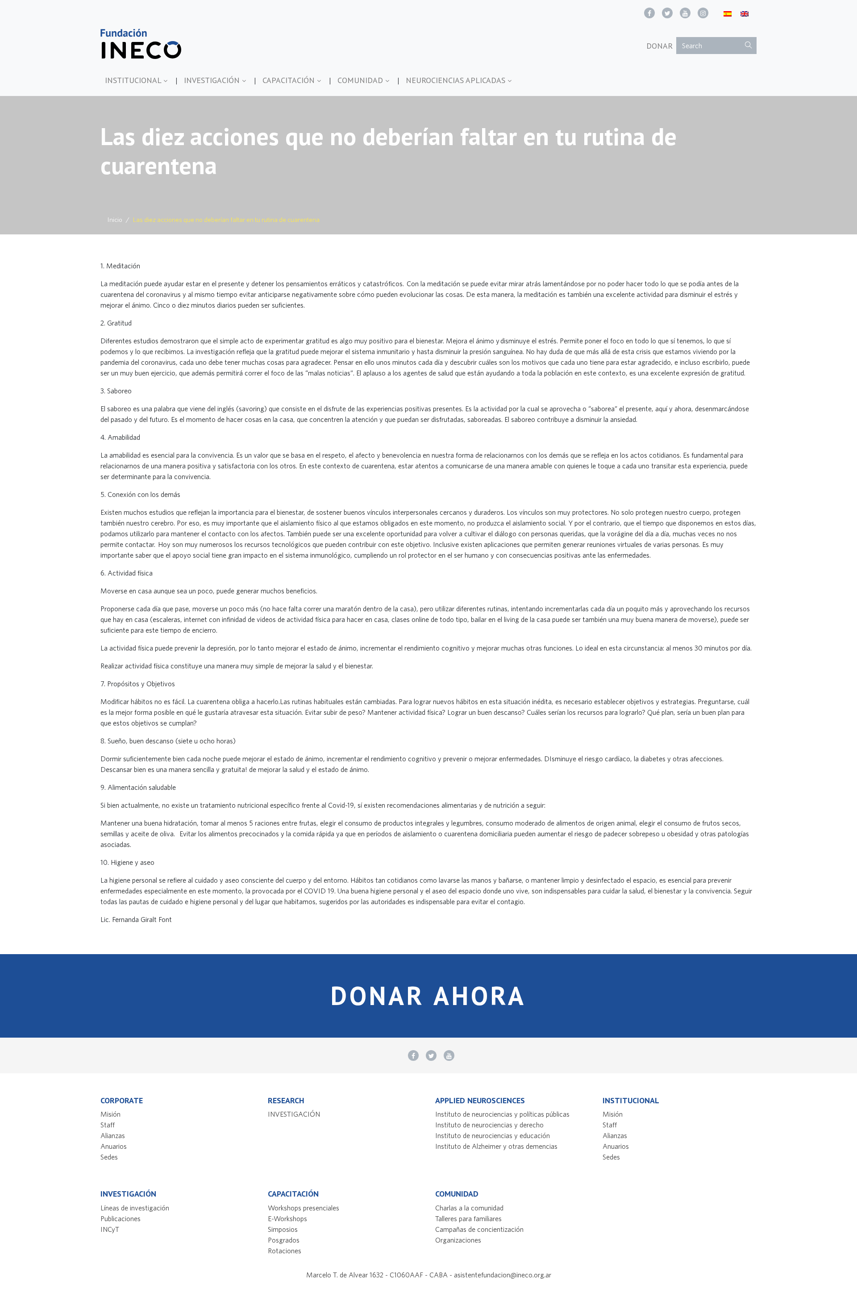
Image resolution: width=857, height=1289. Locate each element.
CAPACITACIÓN (289, 80)
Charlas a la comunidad (469, 1208)
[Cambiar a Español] (727, 13)
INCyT (109, 1229)
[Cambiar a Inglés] (744, 13)
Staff (107, 1125)
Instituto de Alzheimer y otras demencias (496, 1146)
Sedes (109, 1157)
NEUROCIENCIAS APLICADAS (457, 80)
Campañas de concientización (479, 1229)
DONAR (659, 46)
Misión (110, 1114)
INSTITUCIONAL (134, 80)
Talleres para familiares (468, 1218)
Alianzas (112, 1135)
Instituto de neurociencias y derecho (489, 1125)
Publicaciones (120, 1218)
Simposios (283, 1229)
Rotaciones (284, 1251)
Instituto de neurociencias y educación (492, 1135)
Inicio (115, 219)
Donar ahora (428, 995)
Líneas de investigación (134, 1208)
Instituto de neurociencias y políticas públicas (502, 1114)
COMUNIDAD (361, 80)
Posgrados (284, 1240)
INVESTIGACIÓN (213, 80)
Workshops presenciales (303, 1208)
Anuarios (113, 1146)
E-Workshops (287, 1218)
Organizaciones (458, 1240)
